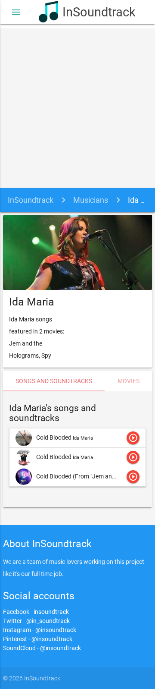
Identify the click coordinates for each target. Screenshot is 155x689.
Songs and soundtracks (54, 381)
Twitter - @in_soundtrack (36, 620)
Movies (129, 381)
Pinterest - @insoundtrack (37, 639)
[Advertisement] (77, 106)
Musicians (90, 199)
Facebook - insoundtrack (36, 611)
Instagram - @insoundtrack (39, 629)
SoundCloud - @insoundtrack (42, 648)
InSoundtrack (89, 12)
